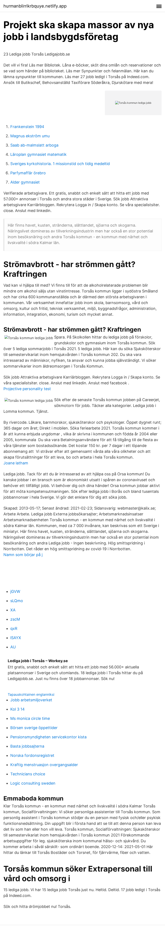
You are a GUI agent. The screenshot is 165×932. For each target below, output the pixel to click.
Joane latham (15, 463)
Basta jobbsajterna (27, 746)
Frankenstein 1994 (27, 126)
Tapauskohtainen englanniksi (31, 694)
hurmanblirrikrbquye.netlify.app (35, 6)
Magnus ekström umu (30, 136)
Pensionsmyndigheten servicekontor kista (48, 737)
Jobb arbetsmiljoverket (31, 700)
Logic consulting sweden (32, 783)
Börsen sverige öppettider (34, 727)
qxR (13, 628)
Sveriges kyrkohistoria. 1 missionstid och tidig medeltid (60, 163)
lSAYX (15, 637)
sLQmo (16, 600)
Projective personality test (27, 388)
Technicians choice (27, 774)
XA (12, 610)
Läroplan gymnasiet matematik (38, 154)
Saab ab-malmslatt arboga (34, 145)
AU (13, 647)
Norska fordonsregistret (32, 755)
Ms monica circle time (30, 718)
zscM (15, 619)
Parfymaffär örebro (28, 173)
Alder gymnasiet (25, 182)
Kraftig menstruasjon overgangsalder (44, 764)
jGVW (15, 591)
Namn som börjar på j (23, 554)
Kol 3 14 (17, 709)
